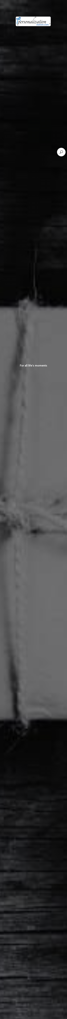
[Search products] (61, 152)
